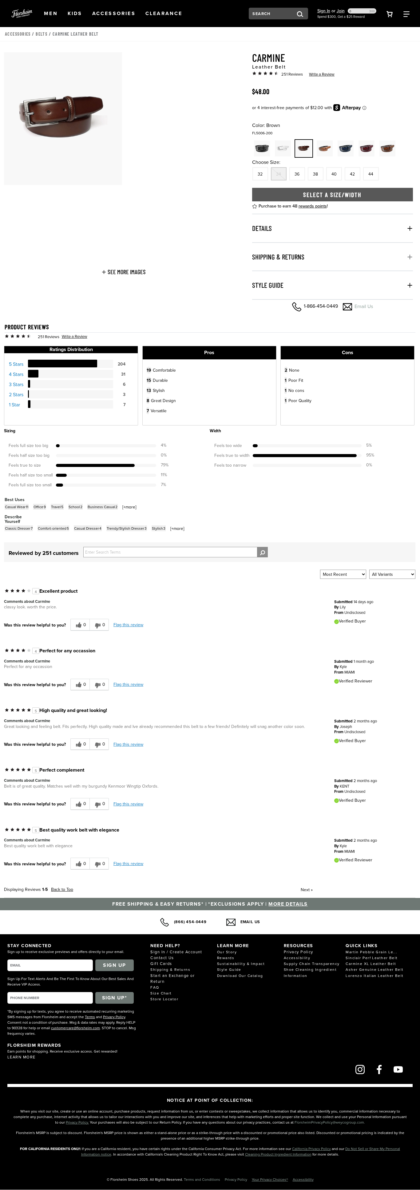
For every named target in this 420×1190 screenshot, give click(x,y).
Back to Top (62, 889)
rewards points (313, 206)
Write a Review (322, 74)
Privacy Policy (114, 1016)
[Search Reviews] (262, 552)
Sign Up (114, 965)
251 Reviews (292, 74)
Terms (90, 1016)
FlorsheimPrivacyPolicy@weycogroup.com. (330, 1122)
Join (341, 11)
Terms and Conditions (202, 1179)
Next (307, 890)
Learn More (21, 1057)
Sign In (323, 11)
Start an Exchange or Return (172, 978)
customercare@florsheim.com (75, 1027)
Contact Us (162, 957)
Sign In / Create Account (176, 952)
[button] (51, 13)
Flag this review (128, 625)
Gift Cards (161, 963)
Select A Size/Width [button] (332, 194)
